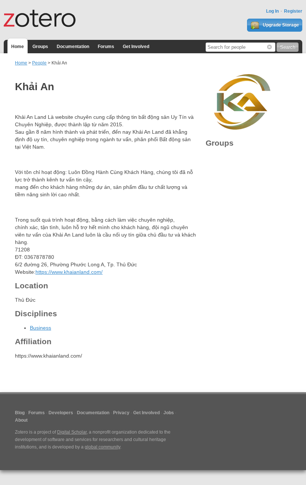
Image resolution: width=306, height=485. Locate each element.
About (21, 420)
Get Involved (136, 46)
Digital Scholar (72, 432)
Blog (20, 412)
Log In (272, 11)
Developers (61, 412)
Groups (40, 46)
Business (40, 328)
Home (17, 46)
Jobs (168, 412)
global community (102, 447)
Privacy (121, 412)
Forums (106, 46)
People (39, 63)
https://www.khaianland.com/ (69, 272)
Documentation (73, 46)
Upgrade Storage (280, 25)
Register (293, 11)
